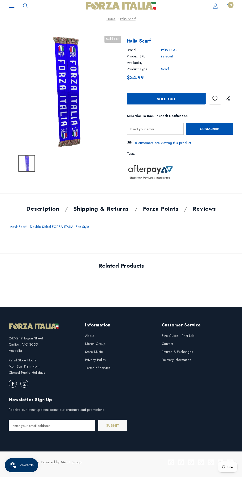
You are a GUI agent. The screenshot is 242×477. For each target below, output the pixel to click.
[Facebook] (13, 384)
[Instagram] (24, 384)
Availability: (135, 62)
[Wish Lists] (215, 98)
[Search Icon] (25, 6)
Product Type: (137, 69)
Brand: (132, 49)
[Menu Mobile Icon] (11, 6)
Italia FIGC (169, 49)
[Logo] (121, 5)
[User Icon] (215, 6)
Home (111, 19)
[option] (65, 92)
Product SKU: (137, 56)
